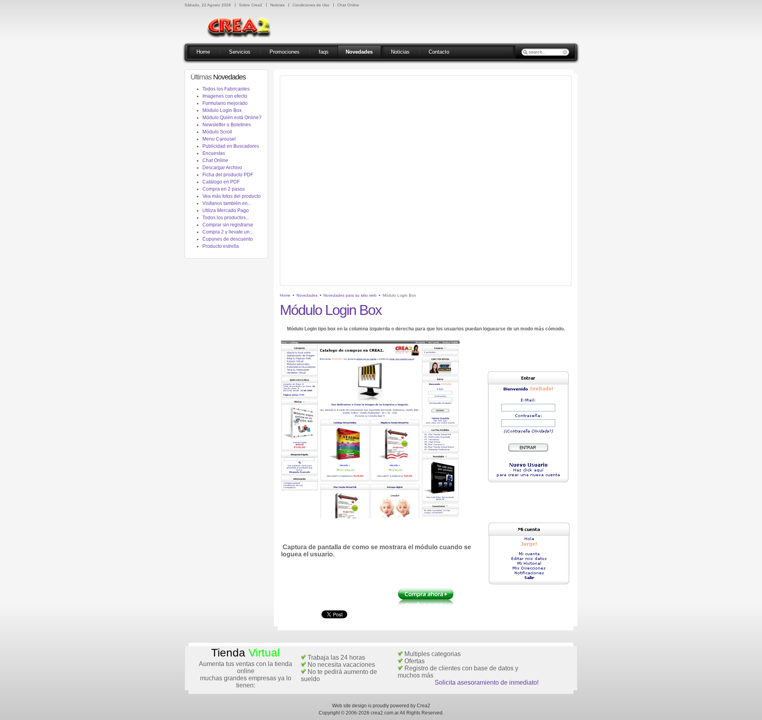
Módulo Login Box (222, 110)
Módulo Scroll (217, 132)
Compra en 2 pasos (223, 189)
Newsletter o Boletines (226, 124)
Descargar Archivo (222, 167)
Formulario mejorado (225, 103)
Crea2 (423, 705)
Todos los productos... (225, 217)
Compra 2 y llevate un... (227, 232)
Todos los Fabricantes (226, 89)
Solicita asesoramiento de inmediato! (487, 682)
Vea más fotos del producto (231, 196)
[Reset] (565, 52)
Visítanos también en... (226, 203)
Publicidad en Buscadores (230, 146)
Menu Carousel (219, 139)
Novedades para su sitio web (350, 295)
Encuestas (213, 153)
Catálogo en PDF (221, 182)
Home (285, 295)
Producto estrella (220, 246)
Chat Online (215, 160)
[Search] (525, 52)
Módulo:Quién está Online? (232, 117)
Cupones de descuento (227, 239)
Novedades (307, 295)
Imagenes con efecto (224, 96)
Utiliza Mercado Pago (225, 210)
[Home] (241, 44)
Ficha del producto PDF (227, 175)
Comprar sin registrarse (227, 225)
